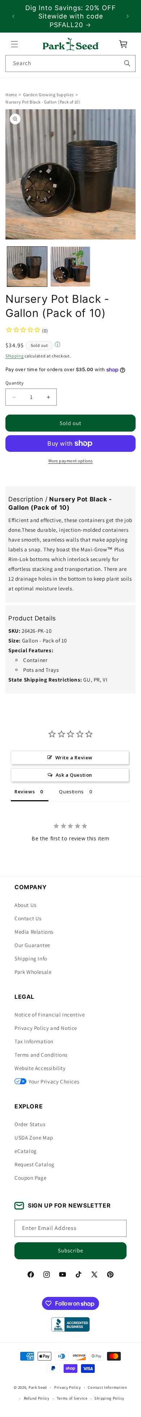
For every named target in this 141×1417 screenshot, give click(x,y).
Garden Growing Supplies (48, 94)
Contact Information (107, 1387)
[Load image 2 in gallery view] (70, 267)
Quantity (14, 383)
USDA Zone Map (33, 1137)
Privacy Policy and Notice (45, 1027)
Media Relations (34, 931)
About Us (25, 904)
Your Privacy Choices (54, 1081)
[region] (70, 16)
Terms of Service (72, 1398)
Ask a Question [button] (74, 775)
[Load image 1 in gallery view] (27, 267)
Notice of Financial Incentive (49, 1014)
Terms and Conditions (41, 1054)
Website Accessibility (40, 1068)
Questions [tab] (71, 791)
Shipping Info (30, 958)
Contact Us (28, 918)
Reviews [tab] (24, 791)
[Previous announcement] (13, 16)
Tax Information (34, 1041)
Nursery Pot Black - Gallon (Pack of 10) (42, 102)
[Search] (127, 63)
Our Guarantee (32, 945)
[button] (14, 44)
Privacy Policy (67, 1387)
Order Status (29, 1124)
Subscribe (70, 1250)
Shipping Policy (109, 1398)
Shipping (14, 356)
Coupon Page (30, 1177)
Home (11, 94)
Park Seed (38, 1387)
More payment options (70, 461)
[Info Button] (57, 345)
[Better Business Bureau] (70, 1324)
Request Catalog (34, 1164)
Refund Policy (37, 1398)
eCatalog (25, 1150)
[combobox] (70, 63)
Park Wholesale (32, 971)
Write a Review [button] (74, 757)
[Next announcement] (128, 16)
